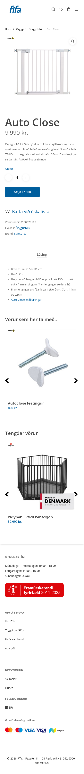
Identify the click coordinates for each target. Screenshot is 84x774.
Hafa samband (14, 639)
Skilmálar (10, 679)
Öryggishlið (35, 29)
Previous (15, 382)
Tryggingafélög (14, 630)
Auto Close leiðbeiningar (26, 299)
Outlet (9, 688)
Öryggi (20, 29)
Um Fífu (10, 621)
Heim (8, 29)
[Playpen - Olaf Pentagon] (42, 477)
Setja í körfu (22, 192)
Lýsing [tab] (42, 254)
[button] (77, 9)
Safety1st (20, 233)
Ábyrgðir (10, 648)
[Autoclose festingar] (42, 363)
